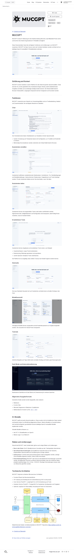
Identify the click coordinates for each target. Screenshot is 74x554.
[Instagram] (62, 552)
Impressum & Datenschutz (41, 551)
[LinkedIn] (66, 552)
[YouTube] (64, 552)
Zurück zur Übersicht (19, 31)
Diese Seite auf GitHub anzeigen (22, 538)
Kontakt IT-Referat (31, 551)
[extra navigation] (57, 2)
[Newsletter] (68, 552)
